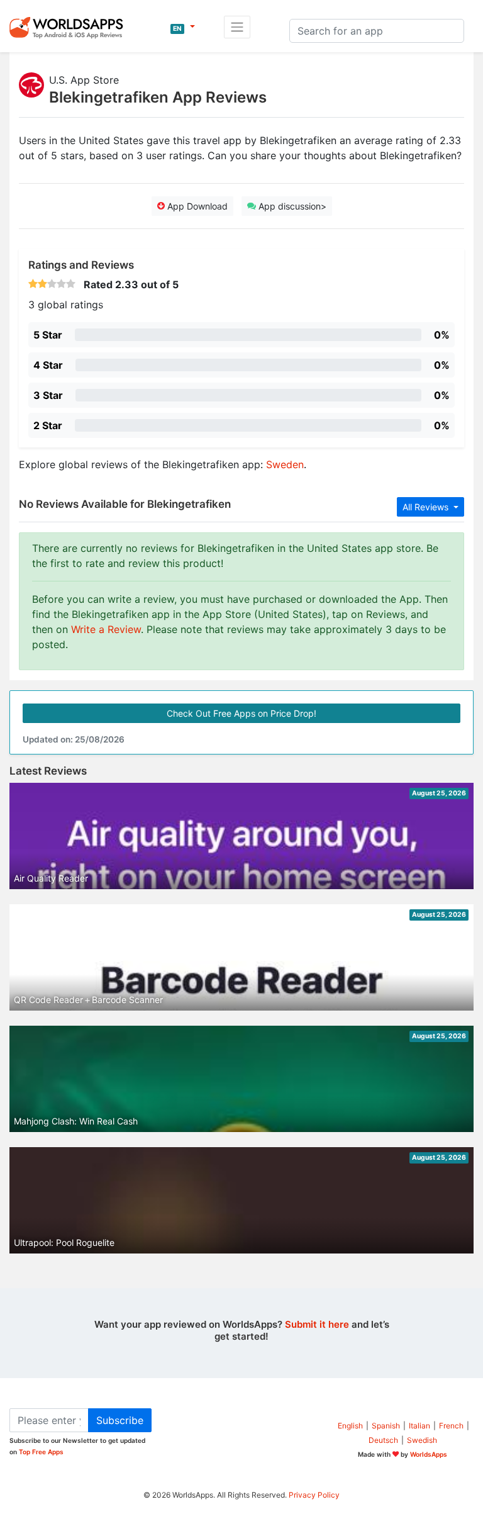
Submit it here (317, 1324)
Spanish (386, 1425)
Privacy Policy (314, 1495)
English (350, 1425)
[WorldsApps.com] (70, 27)
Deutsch (383, 1440)
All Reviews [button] (426, 507)
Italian (419, 1425)
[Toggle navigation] (237, 27)
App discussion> (291, 206)
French (451, 1425)
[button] (182, 27)
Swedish (422, 1440)
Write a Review (106, 629)
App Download (196, 206)
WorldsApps (428, 1454)
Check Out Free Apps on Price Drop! (241, 713)
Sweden (285, 464)
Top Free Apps (41, 1451)
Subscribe (119, 1420)
